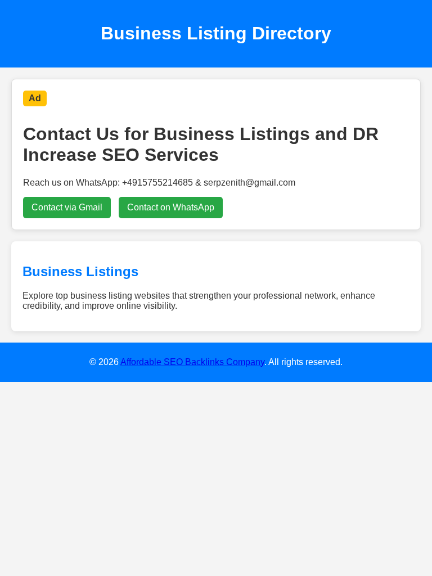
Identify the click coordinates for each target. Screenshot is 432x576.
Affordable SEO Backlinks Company (192, 362)
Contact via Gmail (67, 207)
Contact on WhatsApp (170, 207)
